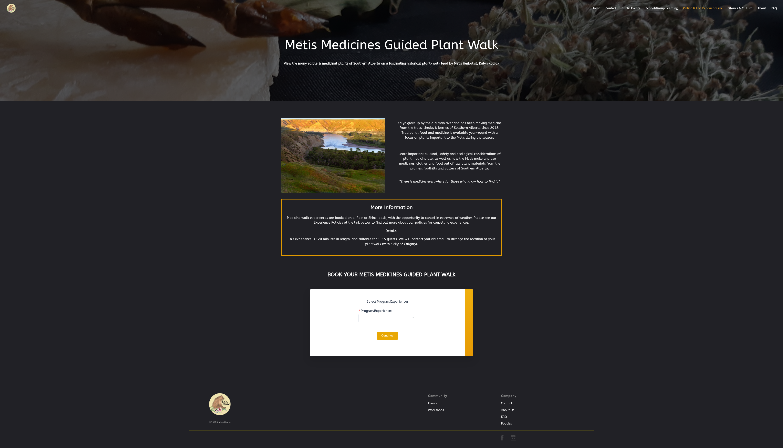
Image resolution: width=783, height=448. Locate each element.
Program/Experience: (376, 310)
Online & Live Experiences (701, 8)
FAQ (774, 8)
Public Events (631, 8)
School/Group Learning (662, 8)
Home (596, 8)
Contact (610, 8)
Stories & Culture (740, 8)
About (762, 8)
